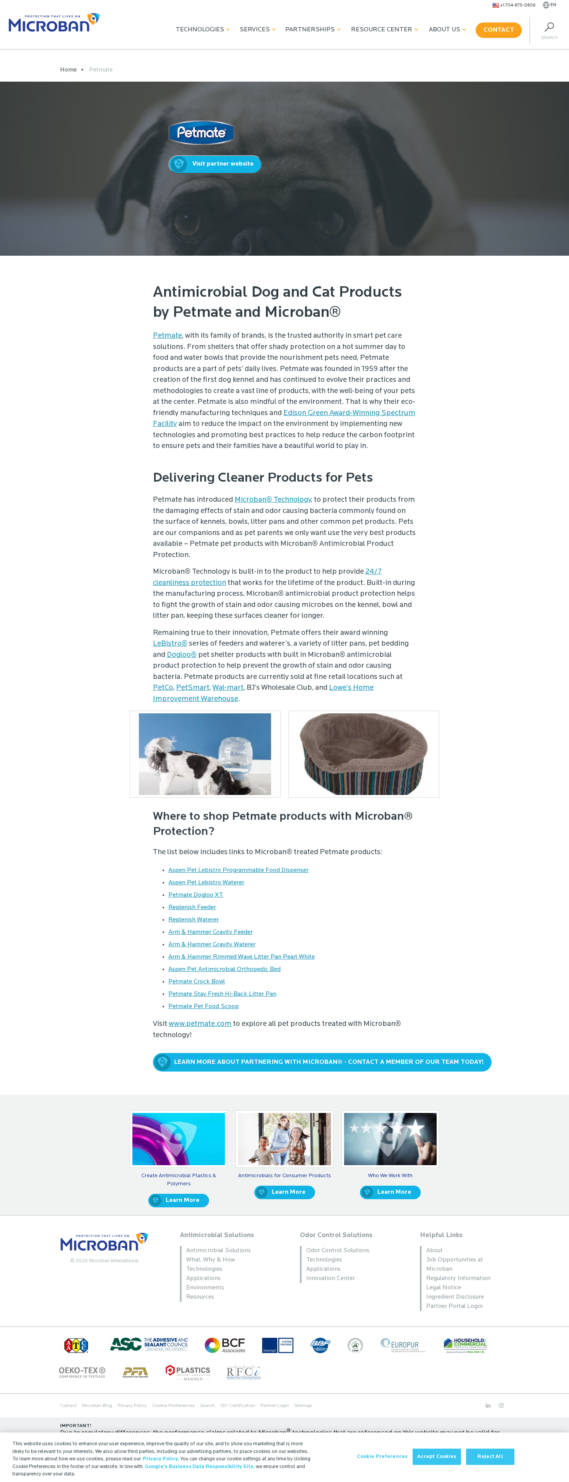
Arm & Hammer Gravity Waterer (211, 945)
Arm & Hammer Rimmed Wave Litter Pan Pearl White (241, 957)
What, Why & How (210, 1260)
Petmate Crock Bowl (196, 982)
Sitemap (303, 1405)
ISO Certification (237, 1405)
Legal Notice (443, 1288)
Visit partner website (223, 164)
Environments (205, 1288)
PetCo (163, 688)
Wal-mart (228, 688)
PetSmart (192, 688)
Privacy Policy (132, 1405)
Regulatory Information (458, 1278)
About (434, 1251)
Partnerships (310, 30)
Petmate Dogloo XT (195, 895)
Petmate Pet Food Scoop (203, 1006)
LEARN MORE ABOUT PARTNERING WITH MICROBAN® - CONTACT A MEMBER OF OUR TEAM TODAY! (329, 1062)
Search (207, 1405)
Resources (200, 1297)
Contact (498, 30)
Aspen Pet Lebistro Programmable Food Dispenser (238, 870)
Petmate (167, 336)
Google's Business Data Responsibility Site (199, 1466)
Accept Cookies (437, 1456)
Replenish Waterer (193, 920)
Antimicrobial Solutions (217, 1235)
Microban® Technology (273, 500)
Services (255, 30)
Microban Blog (97, 1405)
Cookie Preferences (382, 1456)
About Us (444, 30)
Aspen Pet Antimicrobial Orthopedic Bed (224, 969)
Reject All (490, 1456)
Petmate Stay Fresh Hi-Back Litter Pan (222, 994)
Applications (203, 1278)
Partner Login (275, 1405)
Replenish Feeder (192, 907)
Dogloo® (182, 655)
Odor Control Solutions (336, 1235)
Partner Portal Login (454, 1306)
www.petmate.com (200, 1024)
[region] (284, 1457)
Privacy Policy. (161, 1458)
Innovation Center (330, 1278)
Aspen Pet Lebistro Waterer (206, 883)
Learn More (182, 1200)
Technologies (200, 30)
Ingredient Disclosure (455, 1297)
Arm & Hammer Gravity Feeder (210, 932)
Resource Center (381, 30)
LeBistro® (170, 644)
